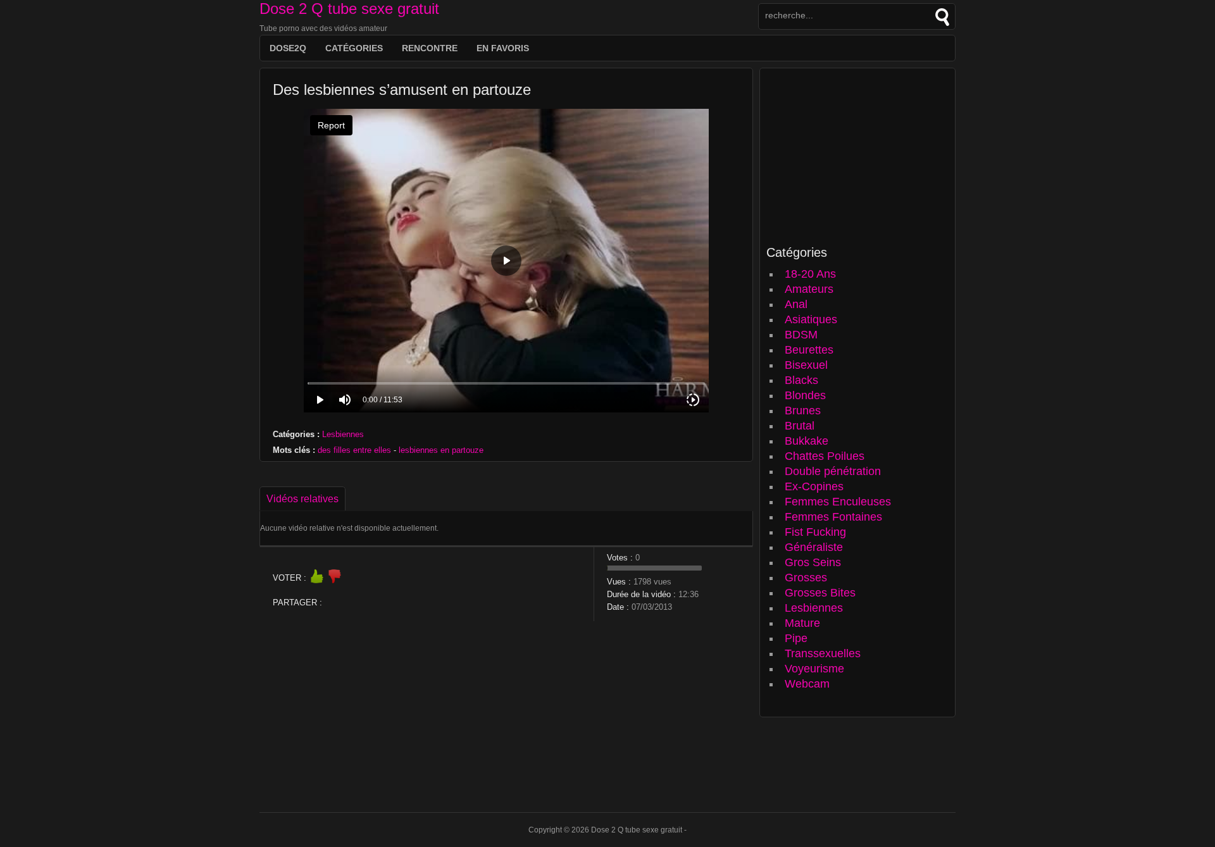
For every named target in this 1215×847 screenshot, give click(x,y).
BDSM (801, 334)
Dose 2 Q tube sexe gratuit (349, 8)
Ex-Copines (814, 486)
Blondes (805, 395)
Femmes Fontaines (833, 516)
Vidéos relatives (302, 498)
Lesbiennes (343, 434)
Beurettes (809, 349)
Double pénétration (833, 471)
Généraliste (814, 547)
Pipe (796, 638)
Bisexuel (806, 365)
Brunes (803, 410)
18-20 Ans (810, 274)
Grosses (806, 577)
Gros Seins (813, 562)
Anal (796, 304)
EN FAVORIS (503, 48)
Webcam (807, 683)
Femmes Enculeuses (838, 501)
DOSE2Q (288, 48)
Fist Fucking (815, 532)
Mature (802, 623)
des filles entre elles (354, 450)
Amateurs (809, 289)
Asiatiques (811, 319)
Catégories (354, 48)
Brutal (799, 425)
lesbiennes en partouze (441, 450)
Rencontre (430, 48)
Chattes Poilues (824, 456)
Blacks (801, 380)
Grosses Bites (820, 592)
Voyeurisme (814, 668)
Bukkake (806, 441)
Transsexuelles (823, 653)
